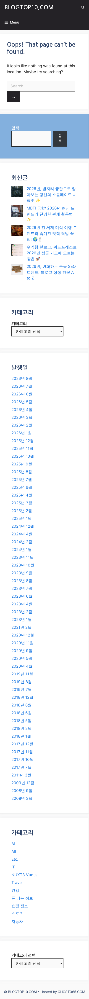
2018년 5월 (21, 720)
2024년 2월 (21, 542)
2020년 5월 (21, 658)
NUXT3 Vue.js (24, 875)
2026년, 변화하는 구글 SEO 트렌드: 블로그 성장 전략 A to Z (51, 272)
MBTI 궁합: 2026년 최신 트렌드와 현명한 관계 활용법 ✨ (51, 214)
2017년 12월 (22, 744)
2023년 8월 (21, 580)
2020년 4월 (21, 666)
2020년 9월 (21, 650)
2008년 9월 (21, 790)
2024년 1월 (21, 549)
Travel (17, 882)
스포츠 (17, 913)
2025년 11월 (22, 448)
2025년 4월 (21, 495)
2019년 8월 (21, 681)
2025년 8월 (21, 472)
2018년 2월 (21, 728)
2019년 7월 (21, 689)
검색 (15, 128)
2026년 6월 (21, 394)
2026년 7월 (21, 386)
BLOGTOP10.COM (29, 7)
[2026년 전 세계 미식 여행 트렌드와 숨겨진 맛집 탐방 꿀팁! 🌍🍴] (17, 231)
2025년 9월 (21, 464)
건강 (15, 890)
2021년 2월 (21, 627)
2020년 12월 (22, 635)
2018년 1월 (21, 736)
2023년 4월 (21, 604)
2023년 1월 (21, 619)
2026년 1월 (21, 433)
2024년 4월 (21, 534)
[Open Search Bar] (82, 7)
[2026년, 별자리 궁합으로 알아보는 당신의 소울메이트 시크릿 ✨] (17, 192)
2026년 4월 (21, 409)
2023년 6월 (21, 596)
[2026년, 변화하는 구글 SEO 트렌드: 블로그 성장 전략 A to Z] (17, 270)
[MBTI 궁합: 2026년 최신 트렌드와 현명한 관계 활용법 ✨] (17, 212)
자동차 (17, 921)
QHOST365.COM (71, 992)
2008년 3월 (21, 798)
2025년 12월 (22, 440)
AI (13, 843)
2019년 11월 (22, 674)
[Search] (13, 96)
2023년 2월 (21, 612)
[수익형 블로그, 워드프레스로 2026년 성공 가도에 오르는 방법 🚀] (17, 251)
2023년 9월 (21, 573)
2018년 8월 (21, 705)
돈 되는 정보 (22, 898)
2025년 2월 (21, 510)
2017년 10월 (22, 759)
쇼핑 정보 (19, 906)
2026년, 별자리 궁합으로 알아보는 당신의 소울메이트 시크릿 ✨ (52, 194)
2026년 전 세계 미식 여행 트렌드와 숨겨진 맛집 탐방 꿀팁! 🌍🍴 (52, 233)
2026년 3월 (21, 417)
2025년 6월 (21, 487)
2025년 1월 (21, 518)
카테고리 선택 (23, 955)
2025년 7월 (21, 479)
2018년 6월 (21, 713)
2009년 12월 (22, 783)
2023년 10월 (22, 565)
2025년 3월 (21, 503)
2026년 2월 (21, 425)
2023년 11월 (22, 557)
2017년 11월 (22, 751)
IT (13, 867)
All (13, 851)
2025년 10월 (22, 456)
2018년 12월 (22, 697)
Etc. (14, 859)
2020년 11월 (22, 643)
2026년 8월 (21, 378)
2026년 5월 (21, 402)
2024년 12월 (22, 526)
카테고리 (19, 323)
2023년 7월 (21, 588)
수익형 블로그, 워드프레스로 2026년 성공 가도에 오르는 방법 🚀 (52, 253)
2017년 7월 (21, 767)
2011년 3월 (21, 775)
